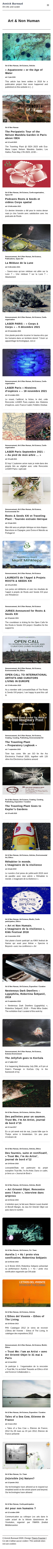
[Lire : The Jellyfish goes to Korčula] (26, 1033)
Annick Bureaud (12, 3)
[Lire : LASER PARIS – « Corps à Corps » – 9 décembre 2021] (26, 299)
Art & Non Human (11, 66)
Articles (32, 66)
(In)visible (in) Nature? (20, 1478)
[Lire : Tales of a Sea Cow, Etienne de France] (26, 1394)
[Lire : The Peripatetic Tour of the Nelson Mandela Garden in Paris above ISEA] (26, 109)
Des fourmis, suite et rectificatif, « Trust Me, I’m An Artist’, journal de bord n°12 (26, 1156)
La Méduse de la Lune (19, 263)
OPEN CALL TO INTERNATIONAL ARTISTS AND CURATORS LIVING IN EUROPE (26, 678)
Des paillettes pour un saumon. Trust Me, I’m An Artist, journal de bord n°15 (25, 1119)
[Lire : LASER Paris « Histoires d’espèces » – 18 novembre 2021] (26, 363)
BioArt (31, 919)
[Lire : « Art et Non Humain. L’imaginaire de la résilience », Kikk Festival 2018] (26, 901)
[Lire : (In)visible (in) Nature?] (26, 1456)
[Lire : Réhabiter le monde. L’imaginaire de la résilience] (26, 837)
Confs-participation (26, 1504)
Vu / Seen (33, 1250)
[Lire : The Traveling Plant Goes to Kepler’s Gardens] (26, 781)
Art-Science (23, 66)
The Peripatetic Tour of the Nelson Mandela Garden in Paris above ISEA (26, 135)
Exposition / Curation (23, 802)
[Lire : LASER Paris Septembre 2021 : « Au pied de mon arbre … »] (26, 427)
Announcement (11, 257)
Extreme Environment (13, 1054)
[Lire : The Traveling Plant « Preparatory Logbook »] (26, 717)
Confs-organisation (36, 192)
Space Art (9, 195)
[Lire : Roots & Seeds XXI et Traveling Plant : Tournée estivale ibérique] (26, 491)
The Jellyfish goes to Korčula (24, 1058)
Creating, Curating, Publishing (16, 738)
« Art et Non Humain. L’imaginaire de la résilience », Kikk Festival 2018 (25, 928)
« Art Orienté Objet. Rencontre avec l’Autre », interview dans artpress (25, 1192)
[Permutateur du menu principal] (48, 5)
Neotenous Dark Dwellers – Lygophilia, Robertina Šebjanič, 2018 (25, 994)
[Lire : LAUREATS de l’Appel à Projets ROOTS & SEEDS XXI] (26, 555)
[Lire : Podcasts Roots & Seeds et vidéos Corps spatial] (26, 174)
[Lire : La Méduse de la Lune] (26, 238)
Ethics (22, 670)
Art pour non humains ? (20, 1508)
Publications (10, 259)
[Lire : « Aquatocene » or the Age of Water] (26, 47)
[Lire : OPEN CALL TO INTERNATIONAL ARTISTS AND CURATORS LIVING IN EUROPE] (26, 650)
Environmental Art (12, 512)
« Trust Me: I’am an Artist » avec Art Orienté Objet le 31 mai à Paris (26, 1354)
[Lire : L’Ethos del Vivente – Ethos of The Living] (26, 1294)
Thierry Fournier (39, 1538)
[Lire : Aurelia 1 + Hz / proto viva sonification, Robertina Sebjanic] (26, 1232)
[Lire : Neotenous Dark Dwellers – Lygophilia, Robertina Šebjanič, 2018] (26, 968)
